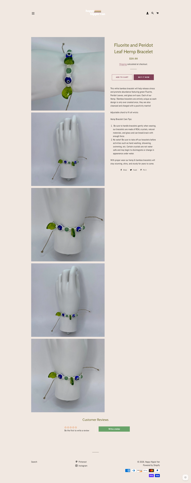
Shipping (123, 64)
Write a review (114, 429)
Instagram (82, 465)
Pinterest (82, 461)
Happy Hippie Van (152, 461)
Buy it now (143, 77)
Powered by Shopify (151, 465)
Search (34, 461)
